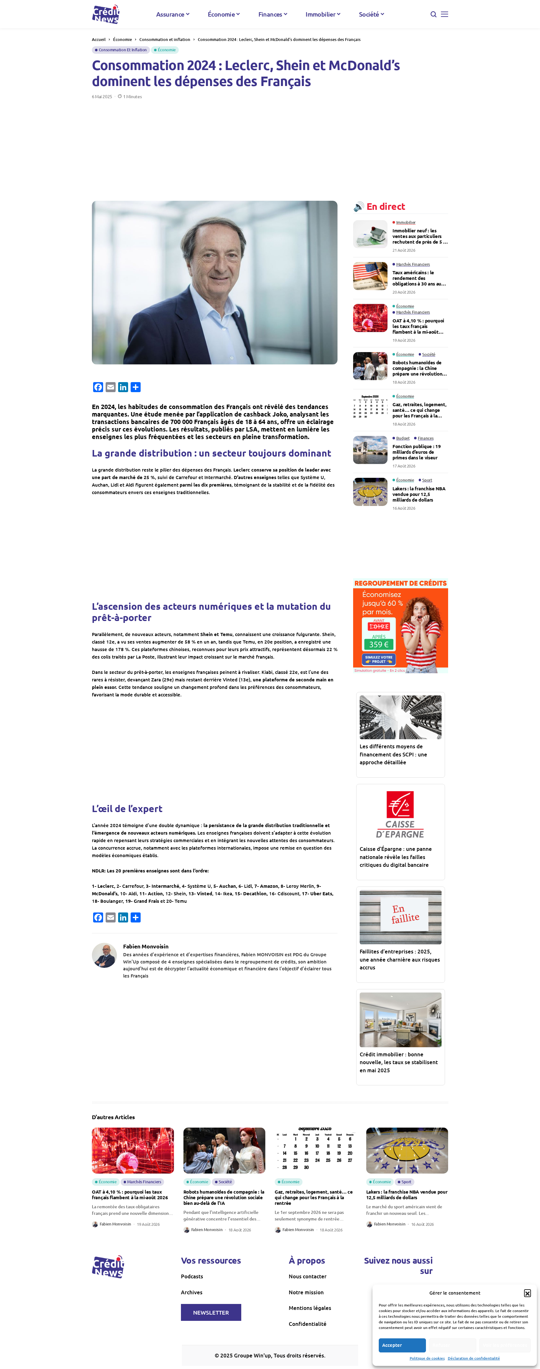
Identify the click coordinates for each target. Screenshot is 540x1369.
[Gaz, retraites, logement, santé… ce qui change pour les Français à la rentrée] (370, 408)
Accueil (99, 39)
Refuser (441, 1345)
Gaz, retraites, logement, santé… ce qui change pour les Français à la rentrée (419, 410)
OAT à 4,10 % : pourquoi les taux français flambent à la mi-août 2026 (418, 326)
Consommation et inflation (164, 39)
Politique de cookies (427, 1358)
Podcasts (192, 1276)
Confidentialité (308, 1323)
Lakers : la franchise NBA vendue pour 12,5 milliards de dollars (419, 494)
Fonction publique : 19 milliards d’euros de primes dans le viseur (416, 451)
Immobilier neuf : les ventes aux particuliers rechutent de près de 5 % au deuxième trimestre (420, 236)
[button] (527, 1293)
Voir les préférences (505, 1345)
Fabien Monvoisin (145, 946)
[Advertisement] (270, 146)
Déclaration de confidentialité (474, 1358)
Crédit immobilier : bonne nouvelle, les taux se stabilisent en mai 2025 (399, 1062)
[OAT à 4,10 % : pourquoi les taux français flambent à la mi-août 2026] (370, 318)
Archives (191, 1292)
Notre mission (306, 1292)
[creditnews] (106, 14)
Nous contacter (308, 1276)
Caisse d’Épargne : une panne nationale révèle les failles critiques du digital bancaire (396, 856)
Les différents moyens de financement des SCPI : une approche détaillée (393, 754)
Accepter (392, 1345)
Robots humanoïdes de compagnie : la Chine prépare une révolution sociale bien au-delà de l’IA (417, 368)
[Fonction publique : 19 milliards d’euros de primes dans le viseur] (370, 450)
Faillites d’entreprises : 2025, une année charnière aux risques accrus (400, 959)
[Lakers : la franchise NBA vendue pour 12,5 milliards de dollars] (370, 492)
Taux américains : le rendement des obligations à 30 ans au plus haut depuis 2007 (416, 278)
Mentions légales (310, 1307)
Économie (122, 39)
